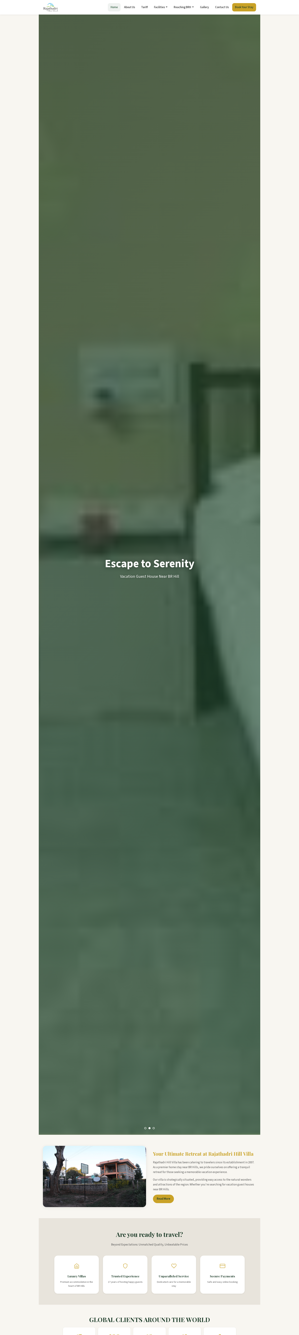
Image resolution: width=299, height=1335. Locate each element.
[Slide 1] (145, 1128)
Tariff (144, 7)
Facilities (159, 7)
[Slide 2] (149, 1128)
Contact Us (222, 7)
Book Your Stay (244, 7)
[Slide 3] (154, 1128)
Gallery (204, 7)
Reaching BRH (182, 7)
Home (114, 7)
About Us (129, 7)
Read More (163, 1199)
